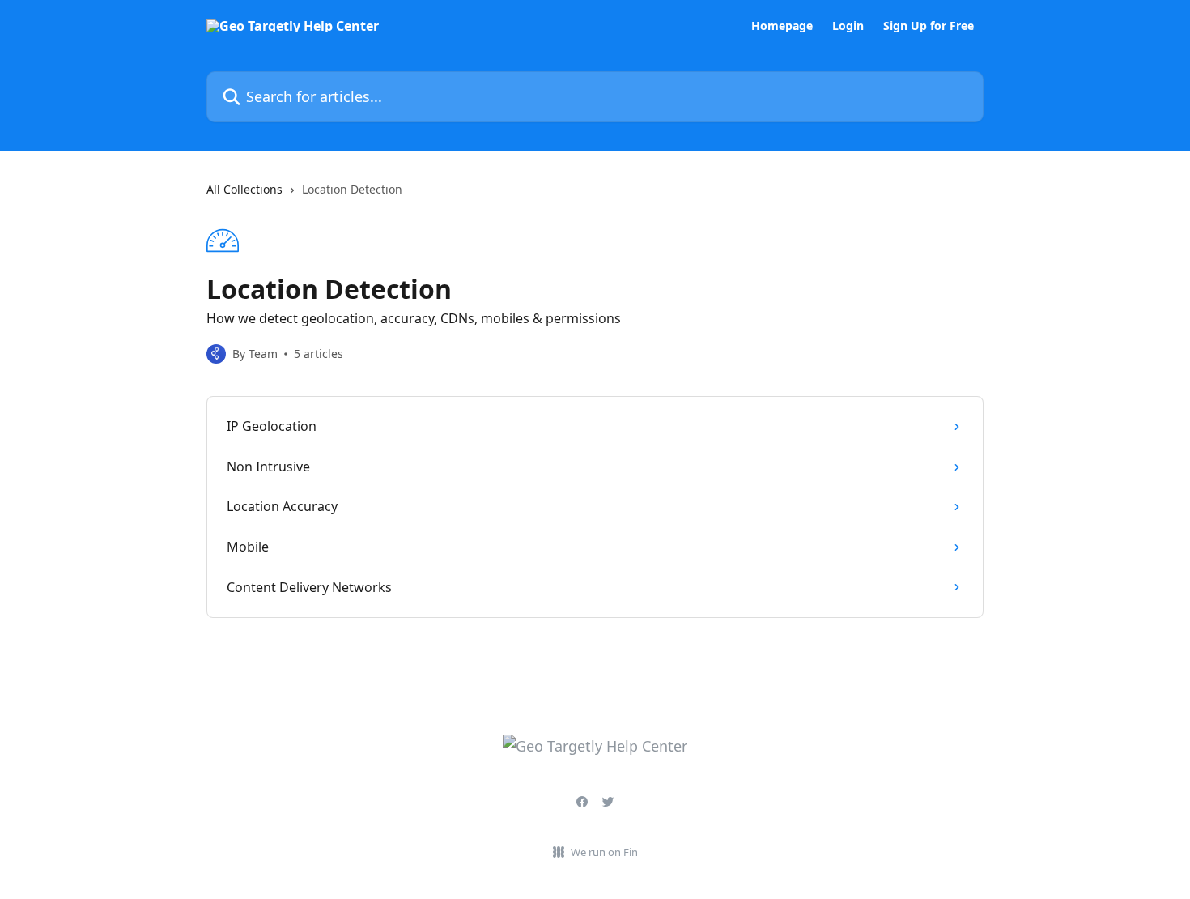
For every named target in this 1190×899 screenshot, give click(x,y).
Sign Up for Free (928, 26)
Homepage (782, 26)
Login (848, 26)
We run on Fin (604, 852)
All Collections (244, 189)
